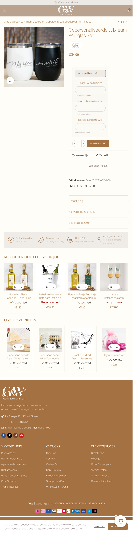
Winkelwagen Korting (57, 486)
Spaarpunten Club (55, 481)
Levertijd (95, 458)
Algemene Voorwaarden (13, 464)
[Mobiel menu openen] (4, 10)
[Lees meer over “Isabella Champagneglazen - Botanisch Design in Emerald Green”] (111, 287)
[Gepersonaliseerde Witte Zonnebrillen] (50, 340)
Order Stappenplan (101, 464)
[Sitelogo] (66, 10)
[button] (15, 287)
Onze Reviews (53, 469)
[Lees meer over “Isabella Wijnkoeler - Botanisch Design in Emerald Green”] (47, 287)
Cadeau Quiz (53, 464)
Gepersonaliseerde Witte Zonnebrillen (50, 356)
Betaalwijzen (97, 452)
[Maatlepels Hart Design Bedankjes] (82, 340)
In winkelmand (98, 143)
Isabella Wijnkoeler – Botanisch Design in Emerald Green (50, 298)
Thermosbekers (35, 21)
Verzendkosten (99, 469)
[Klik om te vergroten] (10, 80)
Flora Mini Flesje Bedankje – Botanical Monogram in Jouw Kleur (82, 298)
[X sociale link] (81, 186)
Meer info (99, 526)
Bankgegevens (9, 469)
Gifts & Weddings (13, 21)
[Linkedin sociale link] (90, 186)
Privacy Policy (8, 452)
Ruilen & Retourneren (12, 458)
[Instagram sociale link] (15, 435)
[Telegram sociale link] (94, 186)
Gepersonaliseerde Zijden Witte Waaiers (18, 356)
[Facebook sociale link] (77, 186)
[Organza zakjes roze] (114, 340)
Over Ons (51, 452)
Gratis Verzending (100, 475)
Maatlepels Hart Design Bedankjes (82, 356)
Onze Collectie (8, 481)
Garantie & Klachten (101, 481)
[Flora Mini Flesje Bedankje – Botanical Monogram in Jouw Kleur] (82, 277)
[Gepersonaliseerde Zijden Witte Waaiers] (18, 340)
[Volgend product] (126, 22)
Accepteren (117, 526)
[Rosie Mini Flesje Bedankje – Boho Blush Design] (18, 277)
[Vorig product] (119, 22)
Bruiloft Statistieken (56, 475)
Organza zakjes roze (114, 355)
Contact (50, 458)
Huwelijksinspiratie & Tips (14, 475)
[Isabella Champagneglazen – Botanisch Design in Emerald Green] (114, 277)
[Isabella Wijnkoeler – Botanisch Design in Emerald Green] (50, 277)
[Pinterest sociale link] (86, 186)
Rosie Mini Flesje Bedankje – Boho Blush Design (18, 298)
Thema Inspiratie (9, 486)
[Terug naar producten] (122, 22)
